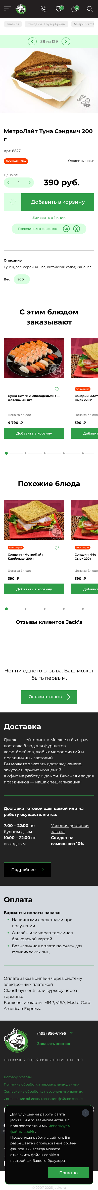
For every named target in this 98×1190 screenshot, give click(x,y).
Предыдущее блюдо (32, 41)
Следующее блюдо (66, 41)
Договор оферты (18, 1077)
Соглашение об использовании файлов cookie (43, 1099)
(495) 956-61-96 (51, 1033)
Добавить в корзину (58, 202)
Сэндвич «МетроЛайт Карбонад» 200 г (25, 556)
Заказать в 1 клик (49, 217)
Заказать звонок (53, 1043)
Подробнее (23, 869)
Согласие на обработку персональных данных (43, 1091)
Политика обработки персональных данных (41, 1084)
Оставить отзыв (81, 161)
